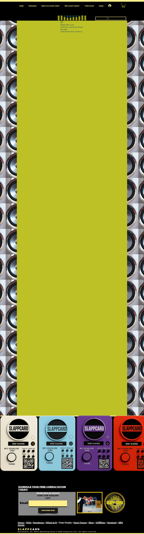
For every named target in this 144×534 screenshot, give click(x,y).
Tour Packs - (66, 132)
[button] (123, 5)
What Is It (51, 132)
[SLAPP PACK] (88, 121)
